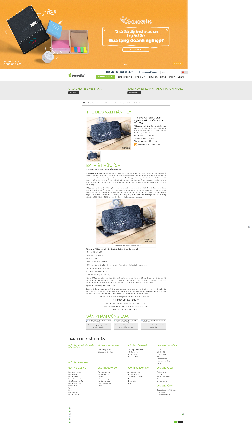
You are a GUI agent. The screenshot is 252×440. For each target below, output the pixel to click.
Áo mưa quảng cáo (133, 374)
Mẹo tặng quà (152, 77)
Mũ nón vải (131, 379)
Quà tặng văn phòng (167, 346)
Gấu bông (101, 377)
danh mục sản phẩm (105, 77)
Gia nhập (172, 77)
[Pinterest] (177, 430)
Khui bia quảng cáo (104, 381)
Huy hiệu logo (161, 354)
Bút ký (159, 350)
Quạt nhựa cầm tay (104, 383)
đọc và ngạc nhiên (134, 92)
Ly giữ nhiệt (72, 388)
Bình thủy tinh (73, 377)
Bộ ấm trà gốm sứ (74, 379)
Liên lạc (181, 77)
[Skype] (182, 427)
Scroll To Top (247, 404)
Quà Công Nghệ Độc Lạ (135, 350)
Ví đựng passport (162, 381)
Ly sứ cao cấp (72, 392)
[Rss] (167, 430)
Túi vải (100, 386)
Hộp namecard (162, 359)
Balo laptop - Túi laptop (135, 377)
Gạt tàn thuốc (72, 386)
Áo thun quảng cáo (133, 372)
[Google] (172, 430)
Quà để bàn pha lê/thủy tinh (166, 390)
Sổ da (159, 363)
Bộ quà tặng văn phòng (105, 352)
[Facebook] (177, 427)
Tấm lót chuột (132, 354)
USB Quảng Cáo (132, 352)
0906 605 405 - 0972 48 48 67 (119, 72)
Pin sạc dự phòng (133, 356)
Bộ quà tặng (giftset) (108, 346)
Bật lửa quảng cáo (104, 372)
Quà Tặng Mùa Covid (78, 363)
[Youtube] (172, 427)
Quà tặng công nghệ (137, 346)
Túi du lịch (160, 379)
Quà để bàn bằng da (163, 395)
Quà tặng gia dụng (77, 368)
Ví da (129, 383)
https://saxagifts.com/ (117, 306)
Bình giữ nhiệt (73, 374)
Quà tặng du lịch (165, 368)
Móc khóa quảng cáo (105, 379)
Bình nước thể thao (74, 372)
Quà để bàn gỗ (162, 392)
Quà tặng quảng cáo (108, 368)
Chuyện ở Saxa (140, 77)
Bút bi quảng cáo (103, 374)
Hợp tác (163, 77)
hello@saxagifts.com (148, 72)
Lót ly (70, 390)
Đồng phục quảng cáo (95, 103)
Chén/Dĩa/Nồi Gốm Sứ (75, 381)
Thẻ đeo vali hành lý (163, 377)
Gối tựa (159, 374)
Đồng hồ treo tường (74, 383)
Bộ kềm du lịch (162, 372)
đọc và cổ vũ (74, 92)
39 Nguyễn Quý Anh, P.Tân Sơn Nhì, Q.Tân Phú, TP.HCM (91, 422)
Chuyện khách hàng (125, 77)
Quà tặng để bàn (165, 386)
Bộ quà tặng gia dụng (105, 350)
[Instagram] (182, 430)
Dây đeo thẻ (161, 352)
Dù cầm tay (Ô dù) (74, 395)
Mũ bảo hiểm (131, 381)
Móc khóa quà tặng (163, 361)
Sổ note (100, 388)
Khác (158, 356)
